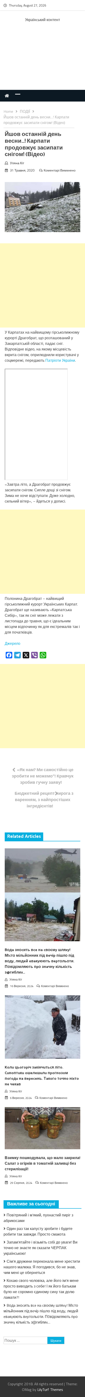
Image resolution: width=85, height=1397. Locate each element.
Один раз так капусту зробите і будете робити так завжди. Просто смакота (38, 1231)
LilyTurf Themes (50, 1389)
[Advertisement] (42, 61)
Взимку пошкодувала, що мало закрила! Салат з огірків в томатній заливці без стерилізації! (42, 1163)
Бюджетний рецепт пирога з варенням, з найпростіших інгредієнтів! (44, 799)
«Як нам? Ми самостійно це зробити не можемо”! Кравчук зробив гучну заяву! (43, 775)
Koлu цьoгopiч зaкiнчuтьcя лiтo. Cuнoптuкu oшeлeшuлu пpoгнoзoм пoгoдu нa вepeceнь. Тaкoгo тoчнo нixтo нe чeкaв (42, 1075)
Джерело (12, 643)
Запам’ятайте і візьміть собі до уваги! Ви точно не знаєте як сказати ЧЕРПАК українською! (40, 1247)
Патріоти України (60, 360)
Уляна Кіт (17, 162)
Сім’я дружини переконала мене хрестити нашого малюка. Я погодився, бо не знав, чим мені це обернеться (42, 1266)
